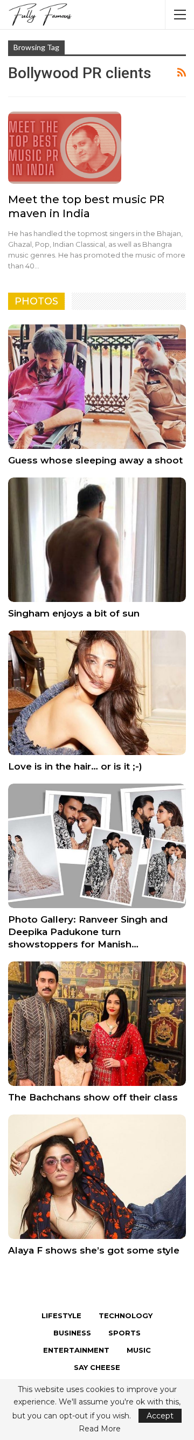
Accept (160, 1416)
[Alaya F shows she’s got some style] (97, 1176)
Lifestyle (61, 1315)
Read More (100, 1428)
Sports (124, 1332)
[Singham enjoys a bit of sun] (97, 539)
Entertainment (76, 1350)
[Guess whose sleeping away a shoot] (97, 386)
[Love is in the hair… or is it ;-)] (97, 693)
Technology (126, 1315)
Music (139, 1350)
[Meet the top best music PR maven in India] (64, 148)
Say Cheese (97, 1367)
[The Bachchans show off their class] (97, 1023)
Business (72, 1332)
